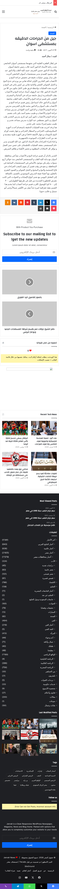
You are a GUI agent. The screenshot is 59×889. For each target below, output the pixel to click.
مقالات (52, 697)
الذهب (39, 776)
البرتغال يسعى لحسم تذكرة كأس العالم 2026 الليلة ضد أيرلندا (28, 3)
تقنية (18, 871)
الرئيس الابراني (13, 776)
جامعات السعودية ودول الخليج (41, 599)
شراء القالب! (10, 871)
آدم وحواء (49, 637)
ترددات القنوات (47, 680)
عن (44, 871)
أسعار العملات (50, 771)
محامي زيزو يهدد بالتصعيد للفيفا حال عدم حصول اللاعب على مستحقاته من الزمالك (16, 472)
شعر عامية (49, 569)
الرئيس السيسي (49, 780)
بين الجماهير (50, 671)
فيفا (15, 785)
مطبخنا (50, 650)
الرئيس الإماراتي (27, 776)
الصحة (43, 27)
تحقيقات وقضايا (47, 608)
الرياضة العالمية (47, 663)
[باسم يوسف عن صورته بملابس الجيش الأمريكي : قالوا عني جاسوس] (48, 749)
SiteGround (29, 866)
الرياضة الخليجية (46, 659)
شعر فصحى (48, 574)
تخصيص (7, 780)
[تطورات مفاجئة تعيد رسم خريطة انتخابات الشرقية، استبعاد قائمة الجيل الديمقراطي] (44, 461)
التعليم (52, 586)
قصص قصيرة (48, 578)
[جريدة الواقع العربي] (41, 11)
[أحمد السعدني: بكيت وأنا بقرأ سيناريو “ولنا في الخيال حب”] (11, 735)
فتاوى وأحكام (50, 693)
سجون (53, 785)
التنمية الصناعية (50, 776)
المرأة (52, 633)
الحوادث (52, 603)
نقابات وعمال (50, 705)
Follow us (53, 797)
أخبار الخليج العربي (45, 544)
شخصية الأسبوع (49, 688)
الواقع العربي (36, 780)
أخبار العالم (26, 871)
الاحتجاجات (19, 771)
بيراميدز (16, 780)
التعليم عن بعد (47, 595)
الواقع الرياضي (49, 654)
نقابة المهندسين (50, 790)
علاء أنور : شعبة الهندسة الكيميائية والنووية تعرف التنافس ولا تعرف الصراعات (46, 441)
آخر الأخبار (51, 540)
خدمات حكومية (49, 684)
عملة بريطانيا (24, 785)
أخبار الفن (49, 625)
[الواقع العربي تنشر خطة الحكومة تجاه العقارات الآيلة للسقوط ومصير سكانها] (11, 749)
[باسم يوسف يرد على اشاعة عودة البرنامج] (29, 750)
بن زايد (25, 780)
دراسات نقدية (47, 565)
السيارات (51, 612)
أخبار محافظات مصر (42, 557)
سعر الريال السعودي (40, 785)
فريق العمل (37, 871)
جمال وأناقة (48, 642)
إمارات (39, 771)
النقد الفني (49, 629)
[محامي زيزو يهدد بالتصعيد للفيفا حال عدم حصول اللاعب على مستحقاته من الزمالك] (15, 459)
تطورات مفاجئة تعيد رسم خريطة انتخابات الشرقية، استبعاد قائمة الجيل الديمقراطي (46, 478)
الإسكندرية (30, 771)
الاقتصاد (52, 582)
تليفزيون (52, 676)
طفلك (50, 646)
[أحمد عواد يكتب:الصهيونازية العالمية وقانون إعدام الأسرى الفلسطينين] (48, 724)
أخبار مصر (49, 552)
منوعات (52, 701)
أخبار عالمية (48, 548)
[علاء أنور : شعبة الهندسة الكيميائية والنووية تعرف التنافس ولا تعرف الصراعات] (44, 428)
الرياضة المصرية (46, 667)
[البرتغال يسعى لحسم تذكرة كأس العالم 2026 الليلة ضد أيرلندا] (15, 428)
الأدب (53, 561)
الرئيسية (51, 27)
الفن (53, 620)
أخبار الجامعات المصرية (43, 591)
